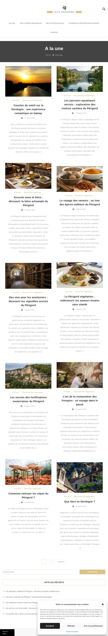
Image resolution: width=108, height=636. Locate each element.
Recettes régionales (55, 23)
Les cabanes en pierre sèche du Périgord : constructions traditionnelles (35, 603)
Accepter (50, 626)
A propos (54, 32)
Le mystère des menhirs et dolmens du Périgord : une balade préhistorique (36, 614)
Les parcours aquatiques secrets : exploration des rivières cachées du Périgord (80, 104)
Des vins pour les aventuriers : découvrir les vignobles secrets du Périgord (28, 301)
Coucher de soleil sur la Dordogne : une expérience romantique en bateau (28, 109)
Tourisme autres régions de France (83, 23)
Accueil (12, 23)
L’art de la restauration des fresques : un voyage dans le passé (80, 400)
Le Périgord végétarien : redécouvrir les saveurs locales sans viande (79, 300)
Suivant (61, 562)
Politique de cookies (72, 631)
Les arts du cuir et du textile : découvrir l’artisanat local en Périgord (33, 608)
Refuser (71, 626)
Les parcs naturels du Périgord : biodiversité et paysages (29, 597)
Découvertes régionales (30, 23)
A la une (15, 100)
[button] (102, 604)
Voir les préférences (93, 626)
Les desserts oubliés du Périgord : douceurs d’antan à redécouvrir (33, 591)
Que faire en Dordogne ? (79, 501)
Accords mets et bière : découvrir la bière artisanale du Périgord (28, 201)
